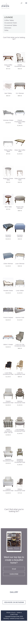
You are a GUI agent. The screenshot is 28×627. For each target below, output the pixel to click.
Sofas (6, 30)
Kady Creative (20, 618)
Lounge (8, 17)
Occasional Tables (10, 25)
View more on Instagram (14, 602)
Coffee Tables (9, 20)
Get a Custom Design (14, 46)
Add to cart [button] (8, 74)
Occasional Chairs (10, 23)
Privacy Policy (11, 612)
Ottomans (7, 28)
